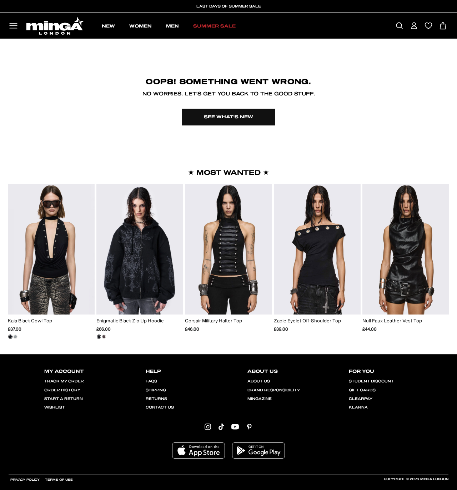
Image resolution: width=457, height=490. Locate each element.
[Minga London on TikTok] (221, 426)
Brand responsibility (273, 390)
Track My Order (64, 381)
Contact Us (160, 407)
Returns (156, 399)
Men (172, 26)
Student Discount (371, 381)
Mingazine (259, 399)
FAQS (151, 381)
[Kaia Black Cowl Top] (10, 336)
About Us (258, 381)
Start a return (63, 399)
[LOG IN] (414, 26)
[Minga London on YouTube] (235, 426)
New (108, 26)
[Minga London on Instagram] (208, 426)
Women (140, 26)
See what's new (228, 117)
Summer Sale (214, 26)
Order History (62, 390)
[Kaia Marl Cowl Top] (15, 336)
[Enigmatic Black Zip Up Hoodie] (99, 336)
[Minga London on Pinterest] (249, 426)
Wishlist (54, 407)
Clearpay (360, 399)
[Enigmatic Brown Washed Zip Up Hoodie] (104, 336)
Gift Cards (362, 390)
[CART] (443, 26)
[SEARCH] (399, 26)
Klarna (358, 407)
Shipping (156, 390)
